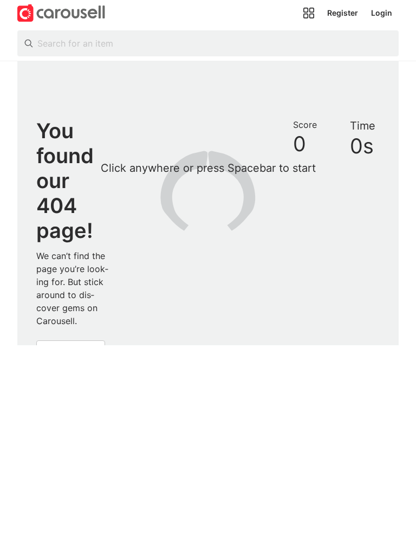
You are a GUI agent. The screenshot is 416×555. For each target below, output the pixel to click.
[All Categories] (309, 13)
